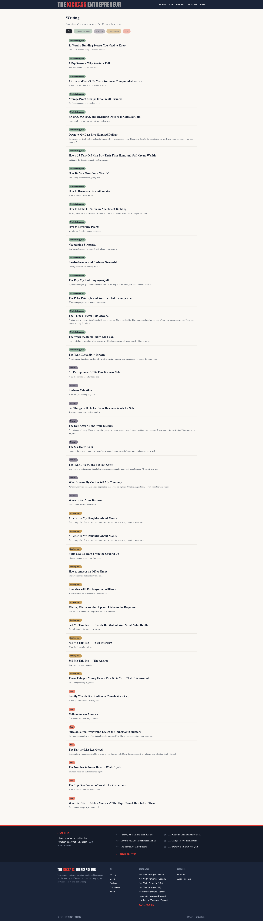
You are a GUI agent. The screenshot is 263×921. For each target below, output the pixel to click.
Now (126, 31)
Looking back (114, 31)
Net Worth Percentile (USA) (151, 883)
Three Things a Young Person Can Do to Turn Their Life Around (109, 678)
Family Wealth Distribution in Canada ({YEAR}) (99, 696)
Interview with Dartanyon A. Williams (92, 589)
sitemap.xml (200, 917)
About (202, 4)
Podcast (180, 4)
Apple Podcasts (184, 878)
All (69, 31)
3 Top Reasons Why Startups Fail (89, 63)
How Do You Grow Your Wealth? (89, 173)
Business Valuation (80, 390)
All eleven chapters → (127, 854)
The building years (83, 31)
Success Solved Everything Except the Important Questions (105, 731)
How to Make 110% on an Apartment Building (98, 209)
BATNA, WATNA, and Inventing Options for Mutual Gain (105, 116)
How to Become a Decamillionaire (89, 191)
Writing (162, 4)
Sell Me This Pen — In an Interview (90, 642)
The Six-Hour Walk (81, 447)
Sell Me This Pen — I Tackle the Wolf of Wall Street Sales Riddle (108, 625)
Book (171, 4)
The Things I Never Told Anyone (88, 315)
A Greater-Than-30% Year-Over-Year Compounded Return (105, 81)
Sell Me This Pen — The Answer (88, 660)
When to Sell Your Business (85, 500)
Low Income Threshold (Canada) (153, 900)
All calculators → (147, 905)
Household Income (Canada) (152, 891)
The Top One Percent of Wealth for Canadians (97, 785)
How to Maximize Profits (84, 227)
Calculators (192, 4)
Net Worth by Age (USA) (150, 887)
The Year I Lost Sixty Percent (87, 354)
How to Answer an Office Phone (88, 571)
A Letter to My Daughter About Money (93, 518)
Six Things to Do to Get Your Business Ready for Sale (101, 408)
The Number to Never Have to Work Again (95, 767)
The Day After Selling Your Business (91, 425)
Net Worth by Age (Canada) (151, 874)
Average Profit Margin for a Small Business (95, 99)
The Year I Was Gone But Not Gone (91, 464)
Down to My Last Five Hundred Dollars (93, 134)
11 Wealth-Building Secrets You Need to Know (97, 45)
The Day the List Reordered (86, 749)
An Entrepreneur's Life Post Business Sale (94, 372)
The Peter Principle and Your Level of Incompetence (101, 298)
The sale (99, 31)
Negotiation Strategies (82, 244)
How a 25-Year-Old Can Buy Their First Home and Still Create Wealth (112, 155)
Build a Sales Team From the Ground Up (94, 553)
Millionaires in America (83, 714)
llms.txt (190, 917)
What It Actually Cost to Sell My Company (95, 482)
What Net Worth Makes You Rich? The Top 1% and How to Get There (112, 803)
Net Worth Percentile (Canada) (152, 878)
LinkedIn (181, 874)
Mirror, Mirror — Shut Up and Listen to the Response (102, 607)
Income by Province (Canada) (152, 895)
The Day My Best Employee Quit (89, 280)
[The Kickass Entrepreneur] (89, 4)
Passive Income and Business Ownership (93, 262)
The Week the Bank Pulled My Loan (91, 337)
